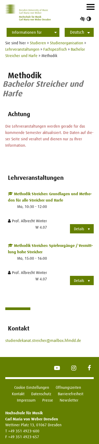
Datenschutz (41, 393)
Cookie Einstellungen (31, 387)
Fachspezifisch (55, 49)
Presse (47, 400)
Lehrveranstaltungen (22, 49)
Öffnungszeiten (68, 387)
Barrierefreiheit (70, 393)
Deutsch (77, 32)
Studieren (38, 43)
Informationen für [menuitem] (27, 32)
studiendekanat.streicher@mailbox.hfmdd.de (43, 340)
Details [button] (79, 229)
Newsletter (69, 400)
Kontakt (18, 393)
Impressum (26, 400)
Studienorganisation (66, 43)
